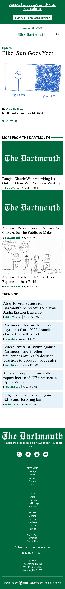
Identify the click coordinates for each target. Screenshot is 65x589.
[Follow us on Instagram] (37, 454)
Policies (32, 528)
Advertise (32, 538)
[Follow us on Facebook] (28, 454)
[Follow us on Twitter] (19, 454)
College (32, 471)
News (32, 474)
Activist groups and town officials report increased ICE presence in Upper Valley (30, 377)
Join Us (32, 525)
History (32, 519)
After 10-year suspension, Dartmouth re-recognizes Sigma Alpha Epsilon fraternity (29, 308)
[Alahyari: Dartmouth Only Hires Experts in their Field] (32, 256)
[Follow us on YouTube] (45, 454)
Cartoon (32, 500)
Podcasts (32, 506)
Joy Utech (11, 339)
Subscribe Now (31, 553)
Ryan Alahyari (12, 237)
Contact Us (32, 541)
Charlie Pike (14, 109)
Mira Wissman (13, 317)
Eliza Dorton (12, 404)
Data (32, 497)
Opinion (7, 48)
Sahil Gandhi (13, 365)
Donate (32, 516)
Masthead (33, 522)
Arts (33, 484)
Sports (32, 481)
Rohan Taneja (12, 188)
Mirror (33, 493)
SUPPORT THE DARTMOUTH (32, 17)
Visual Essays (32, 503)
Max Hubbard (13, 387)
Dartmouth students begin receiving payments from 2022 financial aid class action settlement (32, 329)
